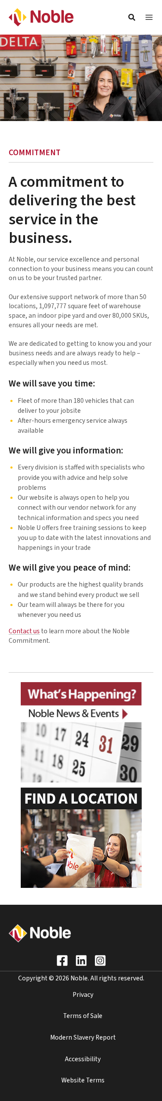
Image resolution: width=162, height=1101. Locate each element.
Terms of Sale (82, 1016)
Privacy (83, 994)
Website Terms (83, 1080)
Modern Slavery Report (83, 1037)
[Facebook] (62, 960)
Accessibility (83, 1059)
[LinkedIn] (81, 960)
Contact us (24, 631)
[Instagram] (100, 960)
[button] (132, 18)
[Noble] (41, 17)
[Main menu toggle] (149, 17)
